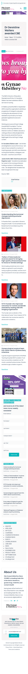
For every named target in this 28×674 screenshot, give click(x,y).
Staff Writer (11, 51)
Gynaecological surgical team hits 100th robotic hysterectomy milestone (14, 494)
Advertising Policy (17, 647)
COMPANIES (9, 533)
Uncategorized (9, 559)
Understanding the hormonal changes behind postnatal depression (12, 468)
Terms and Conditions (14, 649)
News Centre (9, 548)
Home (6, 37)
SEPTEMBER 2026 (10, 555)
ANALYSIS (8, 526)
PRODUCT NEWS (10, 552)
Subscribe (14, 455)
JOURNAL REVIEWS (10, 541)
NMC (8, 174)
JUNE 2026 (8, 544)
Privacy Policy (9, 647)
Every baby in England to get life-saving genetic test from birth (13, 502)
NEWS (3, 51)
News (11, 37)
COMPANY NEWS (10, 537)
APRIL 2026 (8, 528)
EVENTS (7, 539)
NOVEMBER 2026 (10, 550)
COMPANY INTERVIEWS (12, 535)
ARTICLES (8, 530)
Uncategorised (9, 557)
